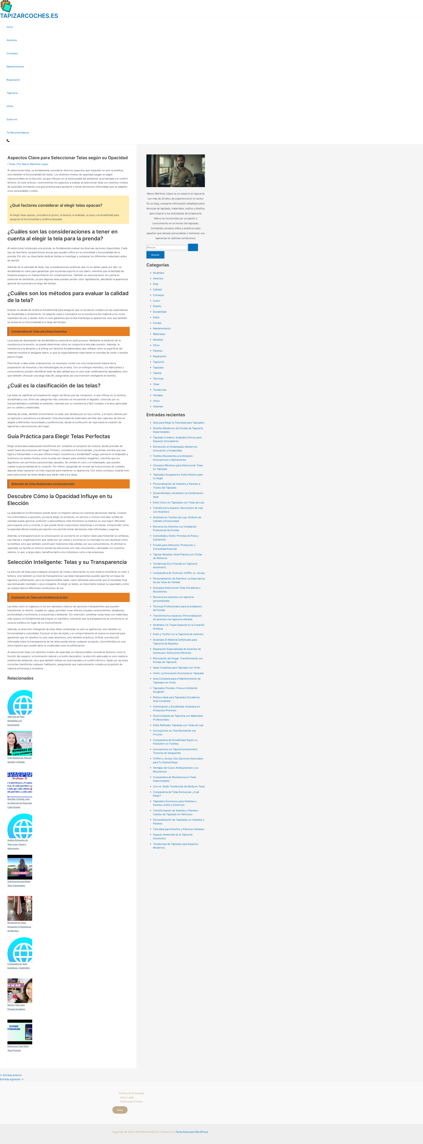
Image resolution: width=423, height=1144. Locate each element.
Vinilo (10, 106)
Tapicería (12, 93)
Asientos (12, 40)
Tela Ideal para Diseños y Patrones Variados (178, 829)
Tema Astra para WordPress (191, 1131)
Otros (156, 345)
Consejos (12, 53)
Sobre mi (12, 119)
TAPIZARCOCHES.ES (29, 15)
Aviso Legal (127, 1097)
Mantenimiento (15, 66)
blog (155, 283)
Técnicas (158, 378)
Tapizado (158, 367)
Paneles (157, 350)
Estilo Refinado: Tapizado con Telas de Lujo (178, 725)
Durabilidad (159, 311)
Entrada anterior (11, 1075)
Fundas (157, 323)
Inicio (10, 27)
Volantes (158, 406)
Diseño (157, 306)
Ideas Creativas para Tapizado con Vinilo (176, 667)
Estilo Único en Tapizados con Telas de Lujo (178, 502)
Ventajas (158, 395)
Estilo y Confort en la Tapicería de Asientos (178, 634)
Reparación (13, 79)
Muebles (158, 339)
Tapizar (157, 373)
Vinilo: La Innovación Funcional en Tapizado (178, 673)
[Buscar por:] (172, 247)
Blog (120, 1109)
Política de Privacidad (131, 1093)
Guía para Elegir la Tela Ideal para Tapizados (178, 422)
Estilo (156, 317)
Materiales (159, 334)
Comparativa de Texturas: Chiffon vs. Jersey (179, 572)
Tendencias (160, 389)
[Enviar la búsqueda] (193, 247)
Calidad (157, 289)
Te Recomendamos (18, 132)
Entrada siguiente (11, 1079)
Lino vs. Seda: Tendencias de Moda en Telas (179, 786)
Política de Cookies (131, 1101)
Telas (12, 164)
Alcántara (158, 272)
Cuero (156, 300)
